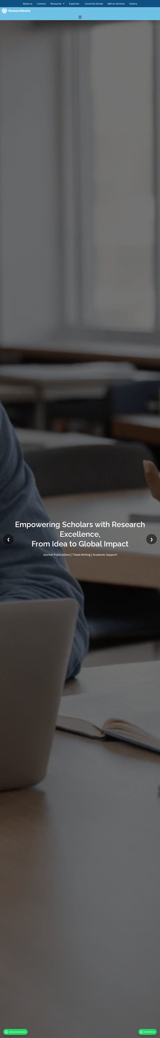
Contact (41, 3)
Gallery (133, 3)
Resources (55, 3)
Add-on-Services (116, 3)
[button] (80, 17)
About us (27, 3)
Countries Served (94, 3)
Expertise (74, 3)
